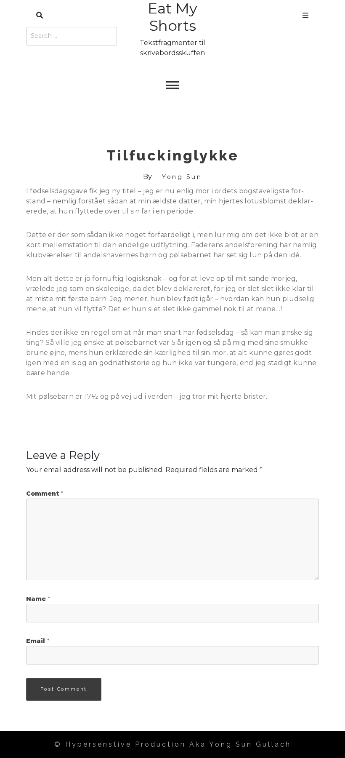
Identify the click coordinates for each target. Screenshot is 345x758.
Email (37, 641)
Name (38, 599)
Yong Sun (182, 177)
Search (39, 13)
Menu (305, 13)
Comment (44, 493)
